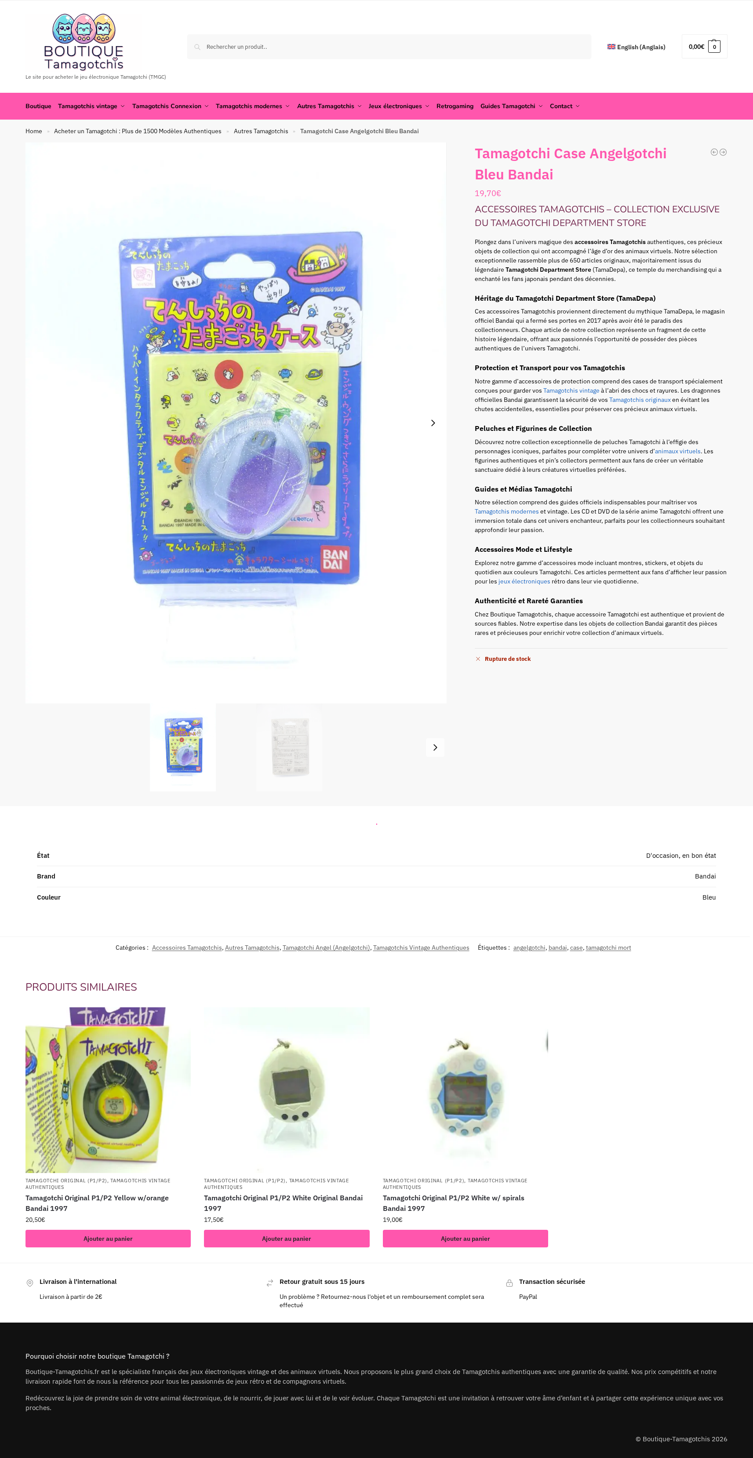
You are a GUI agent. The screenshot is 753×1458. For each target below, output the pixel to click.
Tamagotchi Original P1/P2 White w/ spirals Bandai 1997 (453, 1203)
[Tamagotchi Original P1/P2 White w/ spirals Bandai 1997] (465, 1090)
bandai (558, 947)
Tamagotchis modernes (507, 511)
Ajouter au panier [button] (108, 1239)
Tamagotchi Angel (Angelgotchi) (326, 947)
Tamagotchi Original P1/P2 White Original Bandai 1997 (283, 1203)
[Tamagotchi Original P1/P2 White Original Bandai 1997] (286, 1090)
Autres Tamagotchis (261, 131)
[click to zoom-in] (236, 422)
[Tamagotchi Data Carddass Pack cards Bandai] (723, 152)
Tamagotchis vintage (571, 390)
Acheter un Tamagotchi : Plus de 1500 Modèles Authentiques (138, 131)
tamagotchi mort (608, 947)
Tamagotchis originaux (640, 400)
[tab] (376, 821)
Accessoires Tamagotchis (187, 947)
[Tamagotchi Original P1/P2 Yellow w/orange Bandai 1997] (108, 1090)
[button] (705, 46)
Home (33, 131)
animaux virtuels (678, 451)
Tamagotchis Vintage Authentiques (421, 947)
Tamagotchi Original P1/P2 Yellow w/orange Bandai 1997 (97, 1203)
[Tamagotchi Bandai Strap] (714, 152)
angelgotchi (529, 947)
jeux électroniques (524, 581)
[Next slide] (433, 423)
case (576, 947)
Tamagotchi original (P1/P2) (66, 1180)
